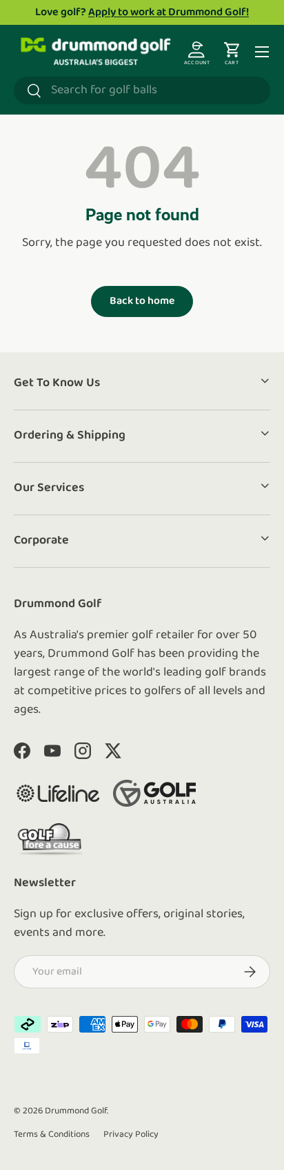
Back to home (142, 301)
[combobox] (142, 90)
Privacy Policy (131, 1134)
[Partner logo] (58, 793)
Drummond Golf (76, 1110)
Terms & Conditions (52, 1134)
